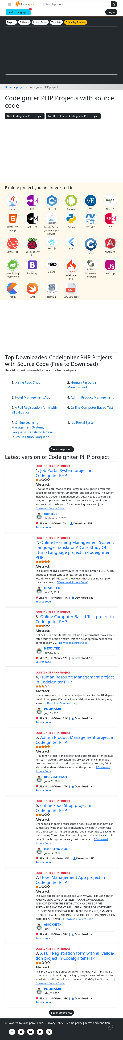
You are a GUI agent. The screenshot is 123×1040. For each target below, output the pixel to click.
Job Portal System (84, 422)
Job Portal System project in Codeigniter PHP (64, 473)
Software (24, 22)
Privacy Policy (55, 1023)
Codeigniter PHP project (53, 466)
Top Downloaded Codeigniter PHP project (73, 116)
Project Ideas (40, 22)
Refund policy (74, 1023)
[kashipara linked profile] (49, 1032)
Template (56, 22)
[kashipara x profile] (40, 1032)
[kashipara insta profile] (12, 1032)
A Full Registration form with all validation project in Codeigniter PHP (75, 955)
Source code (43, 527)
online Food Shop (28, 382)
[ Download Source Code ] (72, 582)
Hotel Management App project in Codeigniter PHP (70, 880)
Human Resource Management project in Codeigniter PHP (75, 679)
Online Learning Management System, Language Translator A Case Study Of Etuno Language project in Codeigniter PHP (75, 550)
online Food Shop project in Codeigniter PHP (64, 808)
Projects (11, 22)
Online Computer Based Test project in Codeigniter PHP (75, 619)
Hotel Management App (32, 397)
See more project (61, 449)
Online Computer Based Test (92, 407)
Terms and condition (97, 1023)
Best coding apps (19, 11)
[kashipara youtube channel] (30, 1032)
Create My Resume (76, 22)
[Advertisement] (61, 50)
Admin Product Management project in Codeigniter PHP (75, 739)
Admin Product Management (92, 397)
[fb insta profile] (21, 1032)
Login (111, 12)
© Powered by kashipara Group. (24, 1023)
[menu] (10, 4)
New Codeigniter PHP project (24, 116)
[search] (114, 4)
